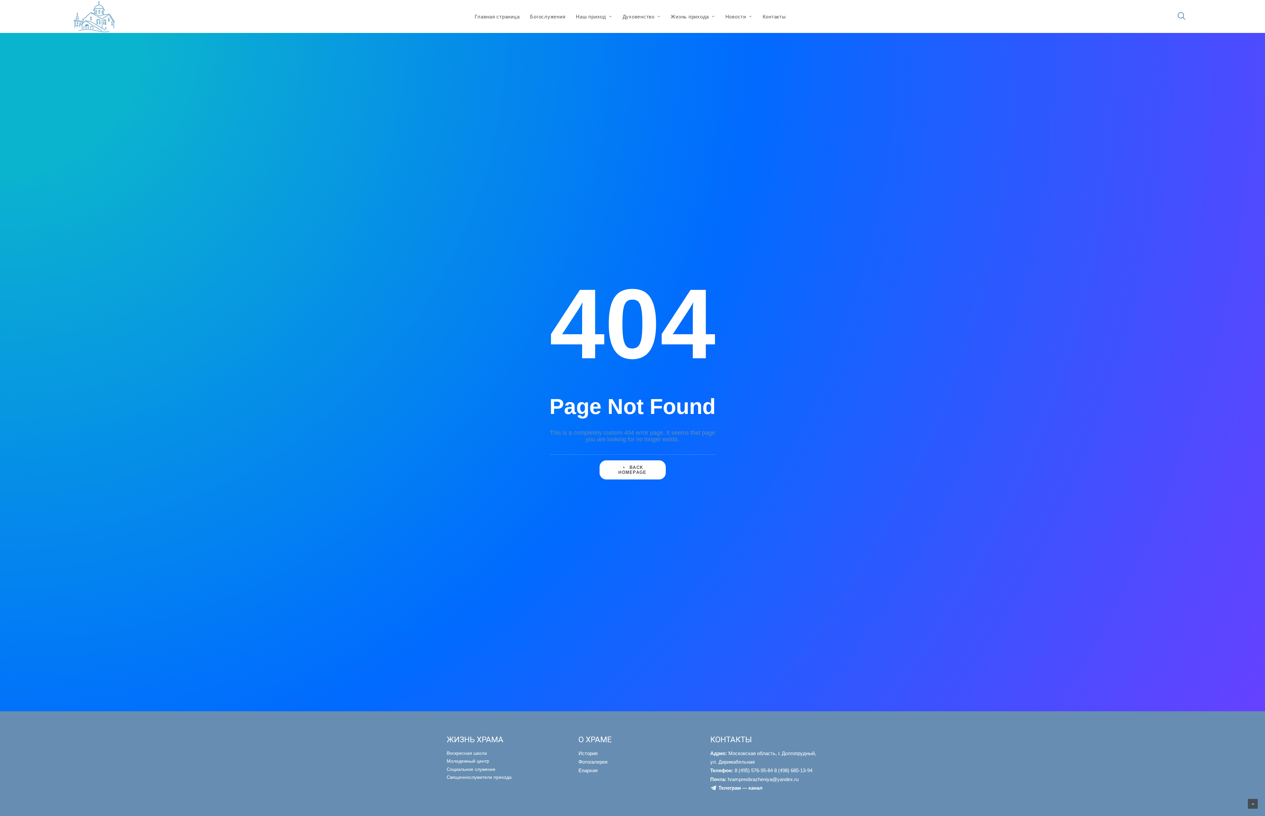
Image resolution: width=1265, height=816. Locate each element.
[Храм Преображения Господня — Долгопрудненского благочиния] (93, 16)
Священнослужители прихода (479, 777)
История (588, 753)
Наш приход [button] (591, 16)
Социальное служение (471, 769)
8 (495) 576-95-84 (741, 770)
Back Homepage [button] (632, 470)
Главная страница (497, 16)
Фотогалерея (592, 762)
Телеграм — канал (740, 788)
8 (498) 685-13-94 (793, 770)
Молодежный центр (468, 761)
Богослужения (547, 16)
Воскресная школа (467, 753)
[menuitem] (497, 16)
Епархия (588, 770)
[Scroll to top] (1253, 803)
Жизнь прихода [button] (690, 16)
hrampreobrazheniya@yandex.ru (754, 779)
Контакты (774, 16)
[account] (1193, 19)
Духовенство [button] (639, 16)
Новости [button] (735, 16)
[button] (1184, 16)
